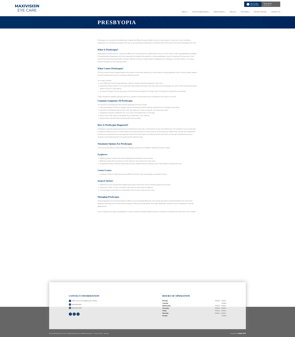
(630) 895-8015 (254, 5)
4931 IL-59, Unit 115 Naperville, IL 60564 (84, 301)
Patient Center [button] (260, 12)
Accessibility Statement (86, 333)
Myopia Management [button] (200, 12)
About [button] (184, 12)
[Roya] (242, 333)
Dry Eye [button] (233, 12)
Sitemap (106, 333)
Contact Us (275, 12)
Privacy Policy (98, 333)
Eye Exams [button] (245, 12)
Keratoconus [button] (219, 12)
